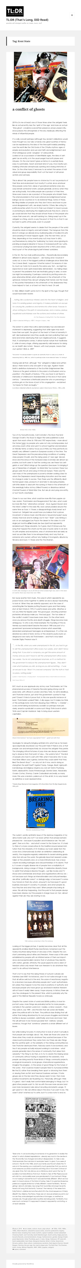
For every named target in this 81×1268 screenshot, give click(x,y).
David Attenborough (40, 1235)
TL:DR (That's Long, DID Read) (27, 20)
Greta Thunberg (30, 1239)
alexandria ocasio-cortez (36, 1231)
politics (20, 1243)
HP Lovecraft (61, 1239)
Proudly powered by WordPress (23, 1264)
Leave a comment (20, 1249)
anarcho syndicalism (52, 1231)
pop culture (46, 1229)
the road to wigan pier (40, 1245)
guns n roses (40, 1239)
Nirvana (15, 1243)
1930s (55, 1229)
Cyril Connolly (28, 1235)
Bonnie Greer (16, 1233)
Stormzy (21, 1245)
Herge (47, 1239)
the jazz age (28, 1245)
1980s (64, 1229)
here (23, 443)
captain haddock (47, 1233)
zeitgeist (51, 1247)
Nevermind (59, 1241)
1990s (14, 1231)
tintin (14, 1247)
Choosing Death (17, 1235)
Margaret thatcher (39, 1241)
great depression (18, 1239)
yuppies (44, 1247)
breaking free (26, 1233)
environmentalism (30, 1237)
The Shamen (62, 1245)
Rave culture (28, 1243)
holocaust (53, 1239)
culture (34, 1229)
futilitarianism (47, 1237)
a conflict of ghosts (28, 109)
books (29, 1229)
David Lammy (52, 1235)
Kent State (28, 1241)
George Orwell (62, 1237)
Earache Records (18, 1237)
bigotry (61, 1231)
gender (54, 1237)
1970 (59, 1229)
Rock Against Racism (56, 1243)
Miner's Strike (50, 1241)
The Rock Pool (53, 1245)
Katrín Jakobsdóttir (18, 1241)
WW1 (35, 1247)
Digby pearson (62, 1235)
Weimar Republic (27, 1247)
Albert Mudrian (22, 1231)
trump (19, 1247)
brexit (33, 1233)
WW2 (39, 1247)
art (26, 1229)
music (40, 1229)
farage (39, 1237)
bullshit (38, 1233)
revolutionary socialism (40, 1243)
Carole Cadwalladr (60, 1233)
